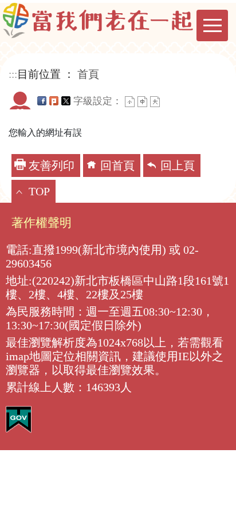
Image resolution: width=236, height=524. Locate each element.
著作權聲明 (41, 222)
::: (13, 74)
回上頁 (177, 165)
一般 (142, 101)
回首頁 (117, 165)
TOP (39, 191)
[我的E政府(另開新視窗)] (19, 418)
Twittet (65, 100)
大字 (155, 101)
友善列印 (51, 165)
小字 (130, 101)
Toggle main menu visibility (212, 25)
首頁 (88, 74)
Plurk (53, 100)
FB (41, 100)
